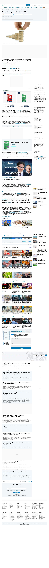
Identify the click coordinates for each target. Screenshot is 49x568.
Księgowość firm (4, 503)
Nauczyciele (11, 515)
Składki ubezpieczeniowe (35, 515)
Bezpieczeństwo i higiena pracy (38, 138)
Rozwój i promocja (4, 516)
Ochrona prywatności (8, 523)
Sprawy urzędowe (19, 507)
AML (32, 509)
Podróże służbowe (34, 516)
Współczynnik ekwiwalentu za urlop (39, 143)
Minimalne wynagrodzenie (35, 514)
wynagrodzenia (27, 70)
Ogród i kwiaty (41, 508)
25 (36, 158)
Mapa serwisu (42, 523)
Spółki (25, 505)
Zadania (3, 515)
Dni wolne (34, 186)
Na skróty (40, 512)
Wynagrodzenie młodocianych (38, 146)
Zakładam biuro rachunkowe (35, 504)
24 (34, 158)
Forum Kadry (4, 191)
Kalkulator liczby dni (36, 117)
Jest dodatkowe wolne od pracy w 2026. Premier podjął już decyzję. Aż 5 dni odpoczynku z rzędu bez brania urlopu (39, 108)
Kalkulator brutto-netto (37, 120)
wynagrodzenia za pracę (6, 117)
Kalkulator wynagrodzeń (37, 119)
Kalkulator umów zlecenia (37, 121)
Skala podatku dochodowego (35, 518)
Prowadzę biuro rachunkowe (35, 505)
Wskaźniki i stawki (34, 512)
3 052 (29, 481)
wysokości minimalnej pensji (22, 152)
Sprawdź (13, 145)
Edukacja (40, 7)
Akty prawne (18, 512)
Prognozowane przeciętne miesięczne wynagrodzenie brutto (39, 151)
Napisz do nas (18, 235)
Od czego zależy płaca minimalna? (9, 64)
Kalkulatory (37, 116)
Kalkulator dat (36, 118)
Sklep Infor (18, 509)
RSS (30, 523)
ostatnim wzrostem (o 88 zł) (20, 123)
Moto (31, 7)
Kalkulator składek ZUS (37, 128)
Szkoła (10, 514)
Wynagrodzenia (10, 9)
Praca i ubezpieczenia (27, 506)
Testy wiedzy (11, 520)
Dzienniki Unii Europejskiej (20, 516)
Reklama (37, 523)
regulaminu (17, 490)
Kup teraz (12, 106)
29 (43, 158)
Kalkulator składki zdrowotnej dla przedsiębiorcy (38, 126)
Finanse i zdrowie (26, 509)
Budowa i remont (41, 507)
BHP (10, 508)
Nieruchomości (36, 7)
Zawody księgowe (4, 508)
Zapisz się (16, 492)
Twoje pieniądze (27, 7)
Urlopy (10, 507)
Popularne (36, 86)
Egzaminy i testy (12, 516)
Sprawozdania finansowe (35, 508)
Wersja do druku (7, 235)
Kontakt (34, 523)
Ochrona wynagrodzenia (16, 9)
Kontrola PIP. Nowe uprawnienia (19, 142)
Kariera (28, 523)
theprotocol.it (41, 518)
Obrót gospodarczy (4, 506)
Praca (17, 508)
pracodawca (19, 193)
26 (38, 158)
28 (41, 158)
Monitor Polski (18, 514)
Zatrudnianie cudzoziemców (38, 234)
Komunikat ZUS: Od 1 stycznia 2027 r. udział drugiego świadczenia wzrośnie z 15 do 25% (40, 99)
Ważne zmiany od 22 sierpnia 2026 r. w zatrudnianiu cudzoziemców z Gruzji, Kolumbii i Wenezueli (39, 88)
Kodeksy (18, 518)
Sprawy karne (18, 505)
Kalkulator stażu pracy (27, 517)
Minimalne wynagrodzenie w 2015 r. (9, 63)
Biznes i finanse (26, 504)
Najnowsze (40, 86)
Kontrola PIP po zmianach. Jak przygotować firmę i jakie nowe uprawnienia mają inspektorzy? (40, 101)
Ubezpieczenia (11, 506)
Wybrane (44, 86)
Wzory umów (41, 516)
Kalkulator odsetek (26, 516)
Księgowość (6, 7)
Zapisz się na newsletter (28, 235)
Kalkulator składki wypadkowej (38, 127)
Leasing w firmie (26, 508)
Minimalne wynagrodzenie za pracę (39, 144)
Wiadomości (40, 504)
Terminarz (37, 156)
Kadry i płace (3, 517)
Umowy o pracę (36, 134)
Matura (10, 518)
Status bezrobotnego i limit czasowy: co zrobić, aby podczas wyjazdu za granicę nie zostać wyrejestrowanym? (40, 103)
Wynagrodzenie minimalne (6, 216)
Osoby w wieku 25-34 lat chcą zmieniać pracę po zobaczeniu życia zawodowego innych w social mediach (39, 97)
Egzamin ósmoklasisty (12, 519)
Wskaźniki (37, 139)
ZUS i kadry (3, 507)
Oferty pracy (40, 519)
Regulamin (24, 523)
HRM (10, 509)
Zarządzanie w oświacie (12, 517)
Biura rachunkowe (34, 503)
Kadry (10, 7)
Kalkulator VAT (26, 515)
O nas (3, 523)
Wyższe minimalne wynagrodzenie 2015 (9, 177)
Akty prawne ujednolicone (20, 517)
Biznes (13, 7)
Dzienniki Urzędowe (19, 515)
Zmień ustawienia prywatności (16, 523)
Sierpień (41, 156)
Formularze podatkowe (42, 517)
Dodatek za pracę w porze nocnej (38, 145)
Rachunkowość (4, 505)
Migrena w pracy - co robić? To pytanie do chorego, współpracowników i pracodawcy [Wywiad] (39, 92)
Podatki (3, 504)
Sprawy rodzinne (19, 504)
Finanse (40, 506)
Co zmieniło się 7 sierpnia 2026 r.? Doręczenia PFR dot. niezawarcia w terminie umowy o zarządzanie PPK (40, 105)
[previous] (20, 481)
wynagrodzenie (12, 68)
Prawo (22, 7)
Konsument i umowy (19, 506)
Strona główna (4, 9)
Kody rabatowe (41, 515)
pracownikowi (11, 212)
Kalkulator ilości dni (26, 514)
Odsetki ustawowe (34, 517)
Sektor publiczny (18, 7)
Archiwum (40, 514)
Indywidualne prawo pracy (13, 504)
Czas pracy (35, 133)
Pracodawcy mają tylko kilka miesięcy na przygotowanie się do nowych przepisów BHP (39, 94)
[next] (31, 481)
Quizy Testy (35, 152)
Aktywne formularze (38, 132)
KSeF (44, 7)
